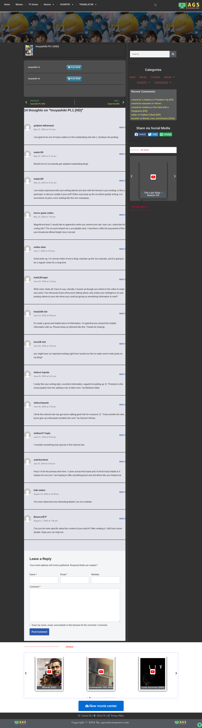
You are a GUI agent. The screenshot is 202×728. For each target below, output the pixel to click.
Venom (157, 103)
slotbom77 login (42, 433)
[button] (140, 134)
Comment (35, 587)
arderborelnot (41, 460)
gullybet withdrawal (44, 125)
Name (33, 574)
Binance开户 (40, 517)
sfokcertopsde (41, 403)
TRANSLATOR (86, 4)
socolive (135, 118)
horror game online (44, 213)
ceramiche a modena (141, 100)
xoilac (134, 115)
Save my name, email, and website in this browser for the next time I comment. (70, 625)
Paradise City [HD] (164, 100)
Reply (122, 127)
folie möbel (39, 490)
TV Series (33, 4)
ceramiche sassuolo (141, 103)
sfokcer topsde (41, 372)
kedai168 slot (40, 312)
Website (95, 574)
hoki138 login (41, 277)
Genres (47, 4)
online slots (40, 247)
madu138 (38, 152)
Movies (19, 4)
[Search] (173, 54)
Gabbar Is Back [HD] (151, 115)
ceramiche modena (140, 107)
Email (63, 574)
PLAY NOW (75, 67)
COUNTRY (65, 4)
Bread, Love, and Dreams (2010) (159, 118)
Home (7, 4)
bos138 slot (40, 342)
